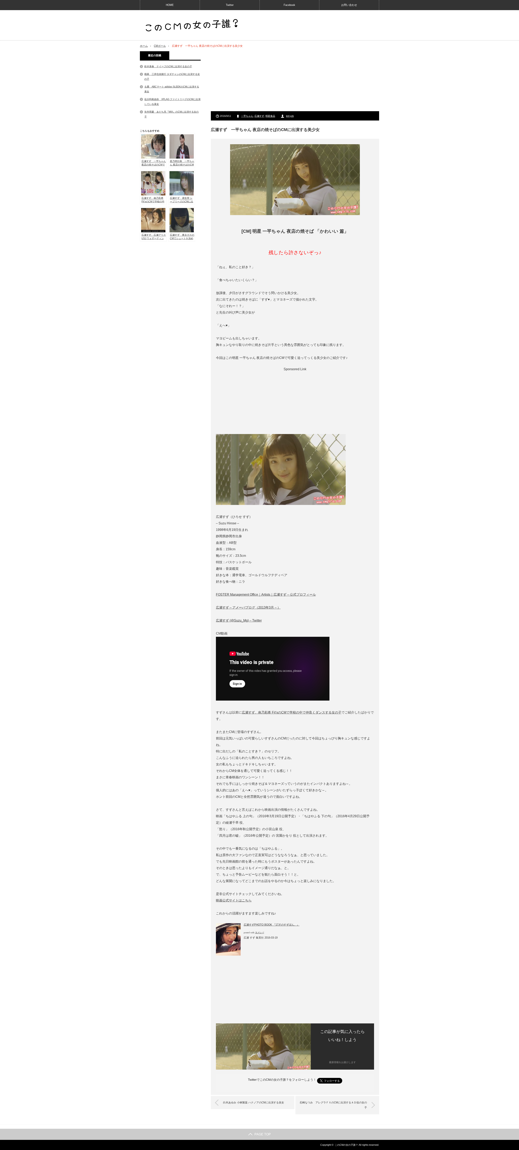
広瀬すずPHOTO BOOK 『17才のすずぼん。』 (271, 924)
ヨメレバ (259, 932)
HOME (170, 4)
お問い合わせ (349, 4)
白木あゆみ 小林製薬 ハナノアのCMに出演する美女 (253, 1102)
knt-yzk (290, 116)
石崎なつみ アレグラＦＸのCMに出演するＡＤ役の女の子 (333, 1105)
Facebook (289, 4)
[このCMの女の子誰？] (191, 25)
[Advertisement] (295, 79)
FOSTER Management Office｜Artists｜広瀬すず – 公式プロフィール (266, 594)
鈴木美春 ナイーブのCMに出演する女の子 (168, 66)
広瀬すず (259, 116)
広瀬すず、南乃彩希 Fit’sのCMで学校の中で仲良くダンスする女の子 (291, 712)
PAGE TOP (262, 1134)
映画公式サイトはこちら (234, 900)
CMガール (160, 45)
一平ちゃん (247, 116)
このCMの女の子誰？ (346, 1145)
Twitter (230, 4)
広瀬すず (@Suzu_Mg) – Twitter (239, 620)
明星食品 (270, 116)
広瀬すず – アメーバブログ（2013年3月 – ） (248, 607)
